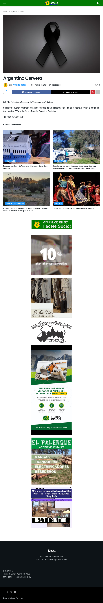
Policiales (10, 161)
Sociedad (22, 11)
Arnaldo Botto (19, 84)
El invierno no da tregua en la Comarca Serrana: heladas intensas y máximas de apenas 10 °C (25, 209)
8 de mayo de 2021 (39, 84)
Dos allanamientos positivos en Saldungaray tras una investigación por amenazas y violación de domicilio (74, 167)
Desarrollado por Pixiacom (13, 598)
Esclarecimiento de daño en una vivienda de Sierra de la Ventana (25, 167)
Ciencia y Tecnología (14, 203)
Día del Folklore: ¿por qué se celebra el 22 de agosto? (73, 208)
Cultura (58, 203)
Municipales (60, 161)
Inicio (15, 11)
